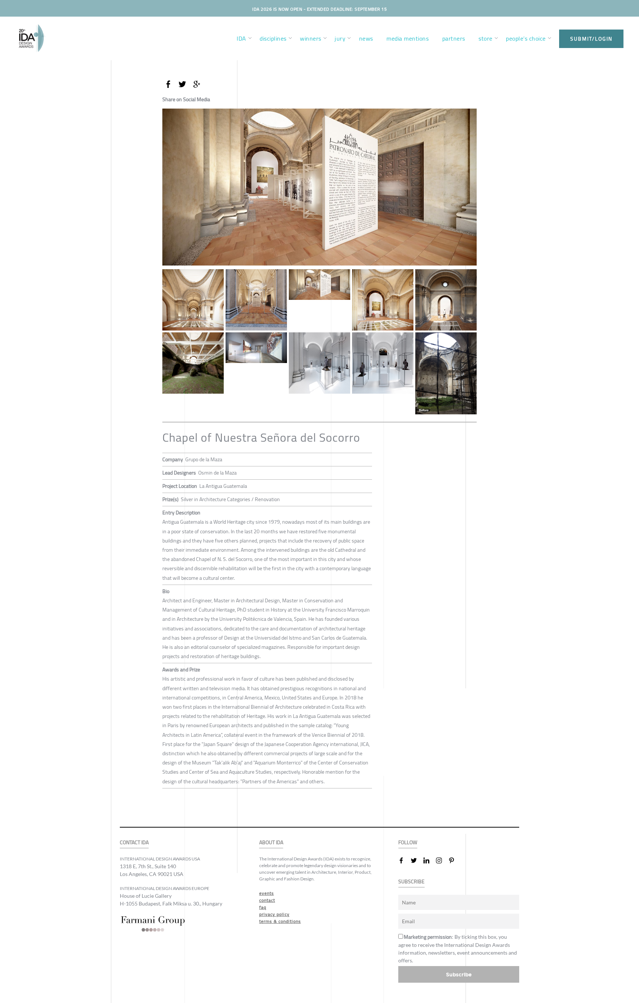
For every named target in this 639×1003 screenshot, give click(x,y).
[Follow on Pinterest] (454, 860)
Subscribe (459, 974)
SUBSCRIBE (411, 882)
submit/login (591, 39)
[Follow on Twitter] (417, 860)
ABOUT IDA (271, 842)
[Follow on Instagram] (442, 860)
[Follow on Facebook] (404, 860)
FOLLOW (407, 842)
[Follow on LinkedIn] (429, 860)
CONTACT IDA (134, 842)
